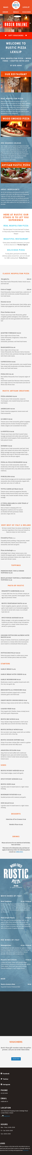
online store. (19, 852)
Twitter (5, 1079)
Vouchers (26, 12)
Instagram (6, 1084)
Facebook (6, 1074)
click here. (26, 1150)
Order (5, 12)
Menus (16, 12)
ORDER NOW (16, 1059)
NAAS (5, 7)
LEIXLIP (26, 7)
